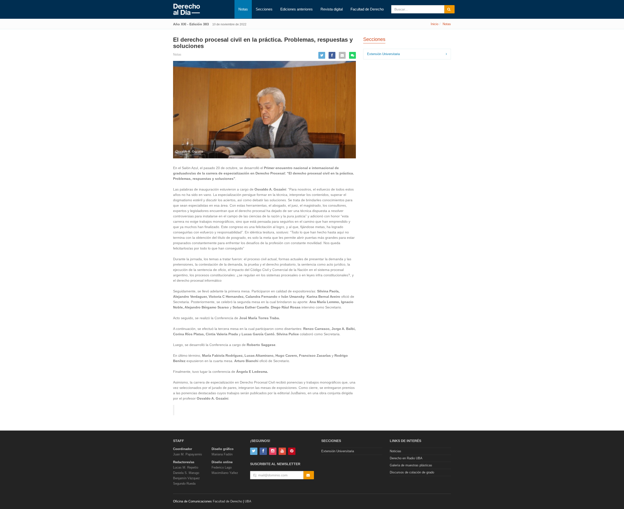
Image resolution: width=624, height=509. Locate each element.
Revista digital (332, 9)
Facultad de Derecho (367, 9)
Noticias (395, 451)
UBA (248, 501)
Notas (243, 9)
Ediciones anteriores (296, 9)
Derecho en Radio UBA (406, 458)
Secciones (264, 9)
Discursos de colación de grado (412, 472)
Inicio (434, 24)
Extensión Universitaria (383, 54)
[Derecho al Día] (186, 9)
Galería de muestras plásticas (411, 465)
